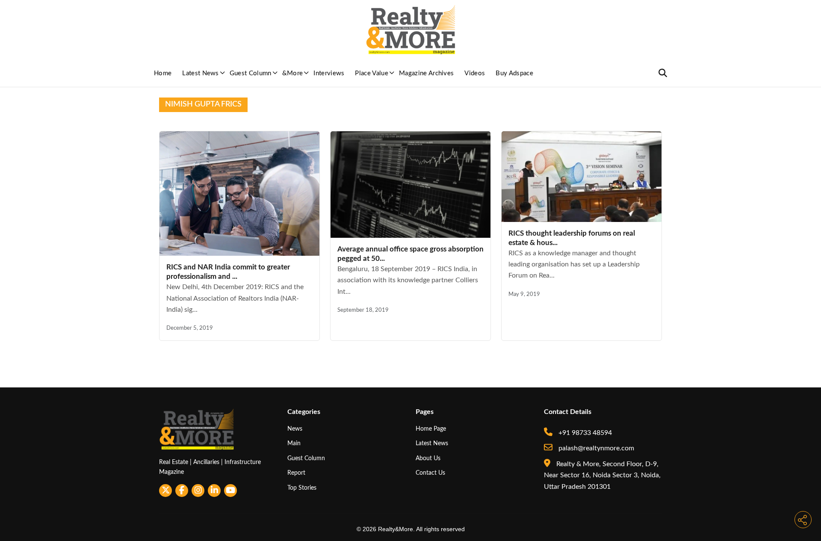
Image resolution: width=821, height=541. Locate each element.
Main (294, 443)
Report (296, 473)
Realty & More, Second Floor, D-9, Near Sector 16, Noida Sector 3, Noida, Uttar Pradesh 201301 (602, 475)
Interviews (328, 73)
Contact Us (430, 473)
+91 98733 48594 (584, 432)
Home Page (431, 429)
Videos (474, 73)
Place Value (371, 73)
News (294, 429)
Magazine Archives (426, 73)
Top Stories (301, 488)
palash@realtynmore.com (595, 448)
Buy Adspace (514, 73)
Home (162, 73)
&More (292, 73)
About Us (428, 458)
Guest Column (251, 73)
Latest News (200, 73)
